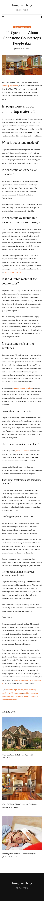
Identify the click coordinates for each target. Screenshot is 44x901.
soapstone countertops (9, 700)
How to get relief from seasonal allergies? (19, 853)
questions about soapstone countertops (24, 696)
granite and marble (22, 451)
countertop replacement (10, 86)
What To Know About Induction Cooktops (19, 804)
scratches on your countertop (23, 388)
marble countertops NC (13, 272)
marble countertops (15, 693)
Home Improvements (22, 27)
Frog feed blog (22, 5)
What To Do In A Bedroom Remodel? (17, 755)
